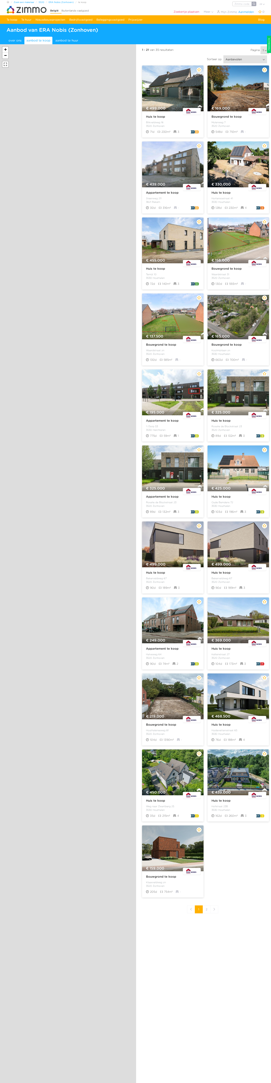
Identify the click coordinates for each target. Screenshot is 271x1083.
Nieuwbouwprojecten (50, 19)
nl (261, 4)
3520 (41, 2)
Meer (207, 11)
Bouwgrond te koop (226, 116)
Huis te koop (155, 116)
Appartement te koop (162, 192)
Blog (261, 19)
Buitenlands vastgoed (75, 10)
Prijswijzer (135, 19)
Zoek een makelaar (24, 2)
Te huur (26, 19)
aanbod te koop (38, 40)
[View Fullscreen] (5, 64)
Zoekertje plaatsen (186, 11)
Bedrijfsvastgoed (80, 19)
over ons (15, 40)
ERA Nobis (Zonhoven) (61, 2)
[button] (5, 50)
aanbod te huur (66, 40)
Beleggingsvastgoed (110, 19)
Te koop (12, 19)
